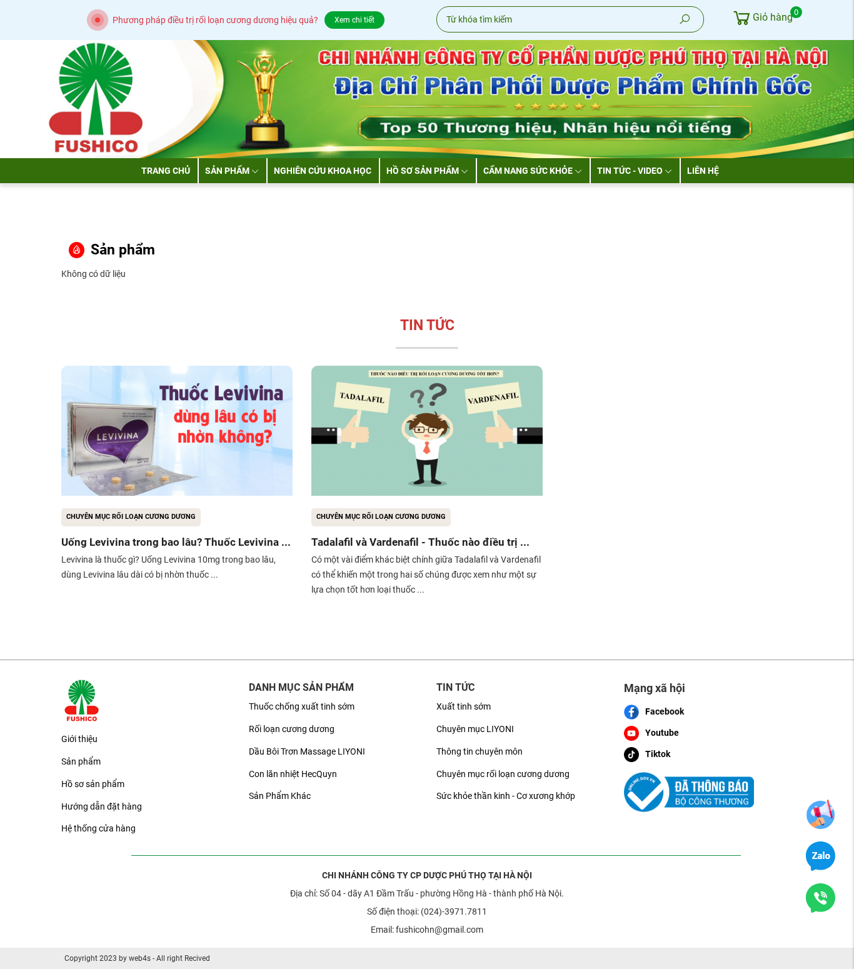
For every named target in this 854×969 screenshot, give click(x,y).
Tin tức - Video (630, 171)
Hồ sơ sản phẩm (422, 171)
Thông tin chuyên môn (479, 751)
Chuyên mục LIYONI (475, 729)
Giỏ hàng (773, 15)
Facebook (664, 711)
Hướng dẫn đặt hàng (101, 806)
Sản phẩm (227, 171)
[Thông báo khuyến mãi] (820, 814)
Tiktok (657, 754)
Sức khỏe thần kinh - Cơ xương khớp (505, 796)
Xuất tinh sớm (463, 706)
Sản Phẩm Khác (280, 796)
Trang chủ (165, 171)
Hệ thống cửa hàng (98, 828)
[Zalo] (820, 855)
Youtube (662, 733)
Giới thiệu (79, 739)
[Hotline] (820, 897)
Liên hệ (703, 171)
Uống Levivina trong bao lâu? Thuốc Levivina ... (176, 542)
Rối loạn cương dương (291, 729)
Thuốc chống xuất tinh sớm (301, 706)
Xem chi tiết (354, 20)
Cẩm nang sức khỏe (528, 171)
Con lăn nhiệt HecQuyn (293, 774)
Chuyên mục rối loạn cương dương (131, 517)
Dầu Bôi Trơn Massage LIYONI (307, 751)
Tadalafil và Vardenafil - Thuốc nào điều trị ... (420, 542)
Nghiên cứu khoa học (322, 171)
